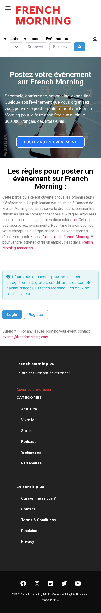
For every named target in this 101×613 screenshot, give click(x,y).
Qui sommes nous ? (38, 498)
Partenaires (31, 463)
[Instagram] (37, 583)
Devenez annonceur (34, 389)
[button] (8, 8)
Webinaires (31, 452)
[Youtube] (77, 583)
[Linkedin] (50, 583)
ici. (75, 220)
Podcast (28, 441)
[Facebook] (23, 583)
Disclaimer (30, 531)
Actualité (29, 409)
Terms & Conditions (38, 520)
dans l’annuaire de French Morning (61, 236)
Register (36, 314)
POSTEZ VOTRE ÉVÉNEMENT (50, 142)
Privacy (27, 541)
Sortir (26, 431)
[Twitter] (64, 583)
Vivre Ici (28, 420)
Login (12, 314)
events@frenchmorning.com (25, 337)
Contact (28, 509)
